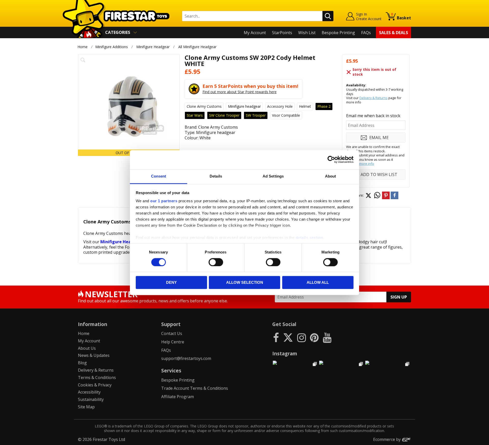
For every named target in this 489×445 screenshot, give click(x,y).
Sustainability (91, 399)
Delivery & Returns (373, 98)
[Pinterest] (314, 337)
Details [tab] (216, 176)
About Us (87, 348)
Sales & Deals (393, 32)
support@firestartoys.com (186, 358)
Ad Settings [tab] (273, 176)
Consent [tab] (158, 176)
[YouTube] (327, 337)
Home (82, 46)
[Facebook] (276, 337)
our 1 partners (163, 201)
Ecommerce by (387, 439)
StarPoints (282, 32)
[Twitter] (288, 337)
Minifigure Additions (111, 46)
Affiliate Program (177, 396)
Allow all (318, 282)
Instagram (284, 353)
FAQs (366, 32)
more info (366, 163)
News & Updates (94, 355)
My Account (255, 32)
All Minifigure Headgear (197, 46)
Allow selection (244, 282)
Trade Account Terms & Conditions (194, 388)
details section (309, 237)
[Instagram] (301, 337)
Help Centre (172, 342)
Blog (82, 363)
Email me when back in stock (373, 115)
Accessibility (89, 392)
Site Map (86, 407)
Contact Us (171, 333)
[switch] (216, 262)
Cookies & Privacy (95, 385)
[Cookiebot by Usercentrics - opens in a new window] (331, 159)
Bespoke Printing (338, 32)
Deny (171, 282)
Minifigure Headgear (153, 46)
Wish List (307, 32)
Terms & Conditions (97, 377)
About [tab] (330, 176)
